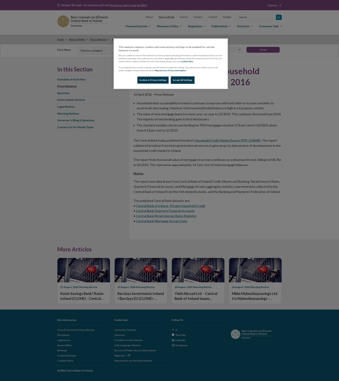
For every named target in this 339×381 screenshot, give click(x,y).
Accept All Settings (182, 80)
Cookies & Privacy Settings (153, 80)
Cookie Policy (186, 61)
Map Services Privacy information (170, 70)
